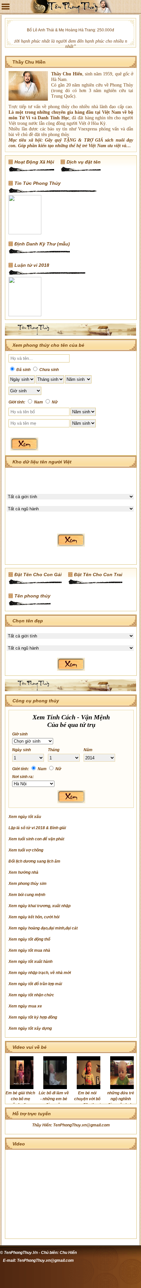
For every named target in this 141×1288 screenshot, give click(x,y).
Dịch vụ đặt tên (84, 162)
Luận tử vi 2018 (31, 265)
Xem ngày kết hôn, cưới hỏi (34, 917)
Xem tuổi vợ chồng (26, 850)
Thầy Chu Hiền (29, 62)
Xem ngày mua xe (25, 1006)
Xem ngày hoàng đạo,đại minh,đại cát (43, 928)
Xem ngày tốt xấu (25, 816)
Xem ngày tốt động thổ (29, 939)
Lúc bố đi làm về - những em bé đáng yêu (54, 1099)
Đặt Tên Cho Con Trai (98, 574)
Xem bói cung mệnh (27, 894)
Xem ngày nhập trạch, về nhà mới (40, 972)
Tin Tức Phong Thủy (37, 183)
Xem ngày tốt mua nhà (29, 950)
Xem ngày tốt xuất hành (30, 961)
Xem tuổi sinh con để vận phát (36, 839)
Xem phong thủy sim (28, 883)
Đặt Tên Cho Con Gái (38, 574)
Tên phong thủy (32, 595)
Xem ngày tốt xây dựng (30, 1028)
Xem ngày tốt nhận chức (31, 995)
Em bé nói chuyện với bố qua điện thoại (87, 1099)
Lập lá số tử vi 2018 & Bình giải (37, 828)
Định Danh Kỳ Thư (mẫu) (42, 243)
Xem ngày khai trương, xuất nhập (39, 906)
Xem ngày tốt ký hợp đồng (33, 1017)
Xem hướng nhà (23, 872)
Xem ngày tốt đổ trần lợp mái (35, 984)
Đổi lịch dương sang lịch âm (34, 861)
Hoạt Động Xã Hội (34, 162)
